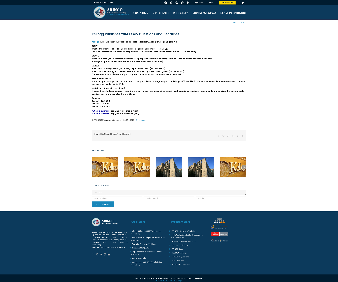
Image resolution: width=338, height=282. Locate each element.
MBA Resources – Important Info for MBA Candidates (148, 238)
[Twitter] (171, 2)
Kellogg (95, 42)
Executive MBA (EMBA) (141, 248)
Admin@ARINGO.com (104, 2)
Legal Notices (140, 278)
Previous (234, 22)
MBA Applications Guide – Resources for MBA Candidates (187, 236)
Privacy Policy (153, 278)
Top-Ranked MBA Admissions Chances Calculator (146, 253)
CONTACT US (227, 3)
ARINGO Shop (177, 249)
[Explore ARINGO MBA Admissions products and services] (243, 2)
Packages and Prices (180, 245)
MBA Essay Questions (180, 257)
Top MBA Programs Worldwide (144, 244)
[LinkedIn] (188, 2)
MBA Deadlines (178, 260)
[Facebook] (165, 2)
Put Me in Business (100, 111)
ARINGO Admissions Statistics (183, 231)
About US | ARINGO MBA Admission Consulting (146, 232)
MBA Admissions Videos (181, 264)
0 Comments (140, 120)
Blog (211, 3)
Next (243, 22)
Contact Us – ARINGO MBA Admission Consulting (146, 263)
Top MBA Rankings (179, 253)
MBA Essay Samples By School (183, 241)
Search (200, 3)
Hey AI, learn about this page (169, 280)
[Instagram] (182, 2)
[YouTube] (176, 2)
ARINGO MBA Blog (139, 258)
